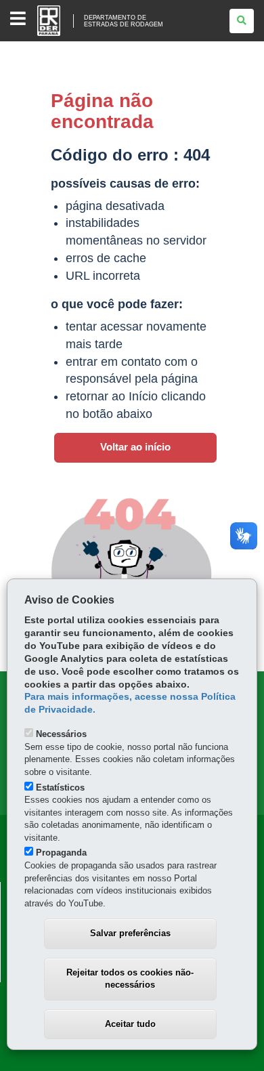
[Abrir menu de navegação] (18, 19)
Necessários (61, 734)
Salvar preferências (130, 933)
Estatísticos (60, 787)
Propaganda (61, 852)
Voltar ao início (135, 447)
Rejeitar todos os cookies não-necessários (130, 978)
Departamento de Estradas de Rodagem (123, 21)
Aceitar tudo (130, 1024)
